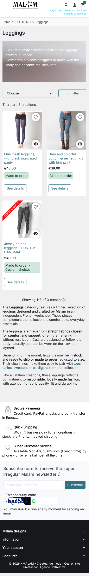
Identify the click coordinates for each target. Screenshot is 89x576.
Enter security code (21, 495)
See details (15, 188)
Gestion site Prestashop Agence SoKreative (51, 565)
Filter (72, 93)
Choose (30, 93)
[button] (66, 5)
